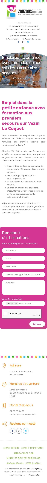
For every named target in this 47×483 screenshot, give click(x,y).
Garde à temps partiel (32, 448)
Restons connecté (22, 423)
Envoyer (37, 324)
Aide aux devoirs (15, 463)
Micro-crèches (11, 448)
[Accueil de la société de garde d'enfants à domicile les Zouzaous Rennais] (23, 12)
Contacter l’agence (24, 32)
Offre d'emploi (32, 463)
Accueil (5, 78)
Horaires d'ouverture (24, 384)
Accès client (13, 39)
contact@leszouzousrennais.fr (25, 26)
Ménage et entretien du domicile (23, 458)
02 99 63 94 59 (24, 23)
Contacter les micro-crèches (24, 36)
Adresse (15, 365)
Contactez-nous (21, 405)
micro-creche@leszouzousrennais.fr (24, 29)
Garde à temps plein (24, 453)
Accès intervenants (33, 39)
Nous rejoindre (20, 78)
